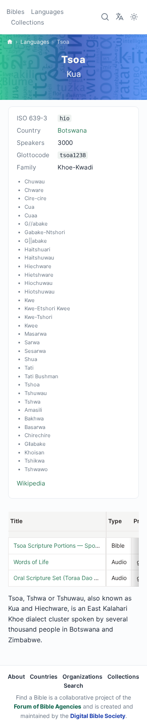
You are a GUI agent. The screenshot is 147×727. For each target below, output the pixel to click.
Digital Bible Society (97, 715)
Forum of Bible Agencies (47, 706)
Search (73, 685)
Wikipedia (31, 483)
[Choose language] (119, 16)
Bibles (15, 12)
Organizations (82, 676)
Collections (27, 22)
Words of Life (31, 561)
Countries (44, 676)
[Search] (105, 17)
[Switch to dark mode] (133, 17)
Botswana (72, 130)
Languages (47, 12)
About (16, 676)
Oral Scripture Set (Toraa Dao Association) (69, 577)
